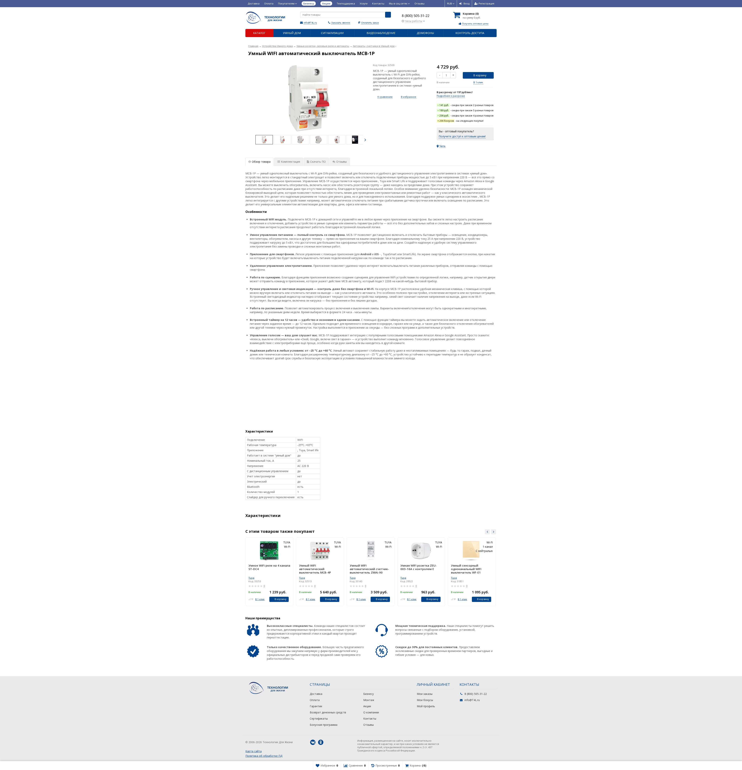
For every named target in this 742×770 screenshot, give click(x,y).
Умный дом (292, 33)
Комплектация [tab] (290, 161)
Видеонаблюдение (381, 33)
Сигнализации (332, 33)
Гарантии (316, 706)
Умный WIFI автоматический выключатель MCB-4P (315, 569)
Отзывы (419, 3)
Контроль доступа (469, 33)
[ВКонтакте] (313, 742)
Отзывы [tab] (341, 161)
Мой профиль (426, 706)
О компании (371, 712)
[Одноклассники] (321, 742)
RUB (450, 3)
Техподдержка (346, 3)
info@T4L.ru (310, 22)
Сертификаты (319, 718)
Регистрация (486, 3)
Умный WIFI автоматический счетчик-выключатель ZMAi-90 (369, 569)
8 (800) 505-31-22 (415, 15)
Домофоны (425, 33)
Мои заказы (424, 694)
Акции (367, 706)
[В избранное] (252, 599)
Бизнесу (368, 694)
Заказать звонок (340, 22)
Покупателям (286, 3)
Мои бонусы (425, 700)
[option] (264, 139)
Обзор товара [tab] (261, 161)
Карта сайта (253, 751)
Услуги (364, 3)
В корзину (479, 75)
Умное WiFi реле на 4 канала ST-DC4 (269, 567)
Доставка (254, 3)
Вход (467, 3)
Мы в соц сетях (398, 3)
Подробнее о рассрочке (451, 96)
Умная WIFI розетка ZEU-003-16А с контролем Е (418, 567)
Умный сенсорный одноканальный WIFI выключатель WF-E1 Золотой (466, 569)
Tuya (251, 578)
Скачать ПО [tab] (318, 161)
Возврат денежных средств (328, 712)
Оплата (268, 3)
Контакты (378, 3)
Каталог (259, 33)
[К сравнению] (249, 599)
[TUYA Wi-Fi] (309, 98)
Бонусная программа (323, 725)
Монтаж (368, 700)
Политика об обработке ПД (263, 756)
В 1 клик (478, 82)
